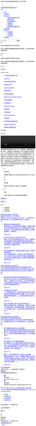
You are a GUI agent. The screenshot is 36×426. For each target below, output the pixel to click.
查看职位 (3, 371)
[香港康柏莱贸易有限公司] (9, 7)
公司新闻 (10, 33)
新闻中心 (6, 30)
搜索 (18, 40)
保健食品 (10, 23)
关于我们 (6, 14)
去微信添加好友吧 (6, 423)
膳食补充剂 (10, 19)
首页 (5, 12)
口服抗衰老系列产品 (13, 17)
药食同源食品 (11, 21)
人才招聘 (6, 28)
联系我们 (6, 37)
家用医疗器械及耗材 (13, 26)
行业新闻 (10, 32)
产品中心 (6, 16)
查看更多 (3, 198)
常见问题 (10, 35)
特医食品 (10, 25)
